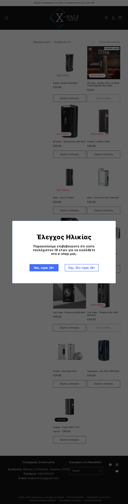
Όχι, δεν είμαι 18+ (81, 267)
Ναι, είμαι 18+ (44, 267)
